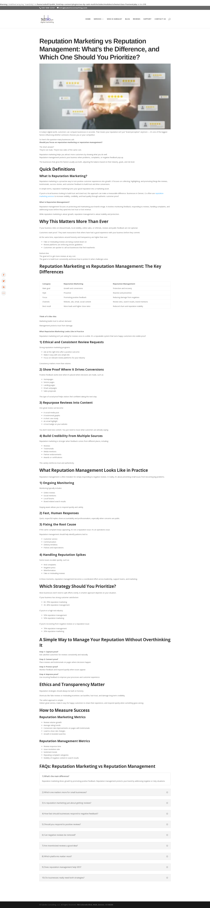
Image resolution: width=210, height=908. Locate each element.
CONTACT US (160, 19)
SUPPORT (147, 19)
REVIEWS (136, 19)
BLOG (127, 19)
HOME (88, 19)
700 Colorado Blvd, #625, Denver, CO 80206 (95, 904)
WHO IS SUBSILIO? (114, 19)
